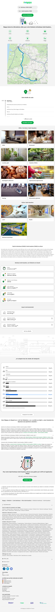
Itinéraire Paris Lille (12, 515)
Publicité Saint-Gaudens (22, 547)
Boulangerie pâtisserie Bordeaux (21, 527)
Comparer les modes (27, 414)
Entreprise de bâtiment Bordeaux (38, 523)
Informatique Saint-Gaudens (12, 547)
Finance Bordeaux (21, 532)
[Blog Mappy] (11, 568)
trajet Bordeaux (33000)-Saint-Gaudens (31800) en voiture (38, 437)
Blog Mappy (4, 590)
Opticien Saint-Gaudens (46, 549)
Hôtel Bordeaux (5, 523)
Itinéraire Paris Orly (20, 515)
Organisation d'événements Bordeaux (18, 528)
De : (25, 7)
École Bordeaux (32, 534)
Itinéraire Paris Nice (38, 515)
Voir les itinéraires (27, 15)
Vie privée (13, 595)
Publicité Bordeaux (5, 531)
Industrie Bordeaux (24, 534)
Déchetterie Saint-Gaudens (36, 549)
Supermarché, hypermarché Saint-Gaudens (36, 547)
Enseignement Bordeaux (29, 531)
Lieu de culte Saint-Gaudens (29, 543)
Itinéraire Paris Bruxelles (11, 518)
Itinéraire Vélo (16, 509)
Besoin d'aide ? (6, 561)
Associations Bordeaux (45, 528)
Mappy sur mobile (5, 575)
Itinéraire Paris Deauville (33, 514)
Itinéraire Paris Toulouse (29, 515)
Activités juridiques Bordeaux (22, 535)
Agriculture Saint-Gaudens (7, 550)
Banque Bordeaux (39, 535)
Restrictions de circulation (26, 555)
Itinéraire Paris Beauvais (21, 518)
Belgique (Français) (7, 580)
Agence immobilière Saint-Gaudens (19, 538)
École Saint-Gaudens (10, 543)
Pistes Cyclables (10, 555)
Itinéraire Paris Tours (18, 516)
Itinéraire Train (36, 509)
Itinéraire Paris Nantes (47, 515)
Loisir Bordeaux (32, 535)
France (5, 579)
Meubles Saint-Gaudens (43, 551)
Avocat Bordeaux (32, 530)
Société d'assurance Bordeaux (33, 524)
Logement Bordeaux (10, 527)
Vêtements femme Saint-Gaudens (13, 549)
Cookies (17, 595)
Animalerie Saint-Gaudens (25, 549)
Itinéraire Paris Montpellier (28, 516)
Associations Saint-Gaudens (23, 540)
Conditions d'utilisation (6, 595)
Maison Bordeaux (28, 523)
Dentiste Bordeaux (20, 531)
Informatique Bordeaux (46, 530)
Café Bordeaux (31, 527)
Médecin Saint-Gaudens (41, 540)
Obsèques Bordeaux (43, 524)
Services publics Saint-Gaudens (27, 542)
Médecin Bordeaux (36, 528)
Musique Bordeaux (38, 531)
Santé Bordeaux (29, 528)
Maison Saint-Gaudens (43, 536)
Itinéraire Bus (11, 510)
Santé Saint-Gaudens (13, 540)
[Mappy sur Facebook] (4, 568)
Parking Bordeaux (30, 526)
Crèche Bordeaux (46, 535)
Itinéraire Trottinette (25, 510)
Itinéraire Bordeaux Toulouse (7, 516)
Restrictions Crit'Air (17, 555)
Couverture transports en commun (8, 598)
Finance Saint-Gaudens (32, 550)
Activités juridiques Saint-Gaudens (28, 546)
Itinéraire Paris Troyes (9, 519)
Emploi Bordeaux (13, 531)
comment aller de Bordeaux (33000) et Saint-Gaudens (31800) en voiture (25, 444)
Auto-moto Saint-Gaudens (32, 538)
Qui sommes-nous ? (6, 587)
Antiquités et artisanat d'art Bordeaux (43, 534)
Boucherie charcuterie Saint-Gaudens (20, 550)
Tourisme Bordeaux (5, 536)
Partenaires (8, 591)
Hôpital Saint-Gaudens (34, 551)
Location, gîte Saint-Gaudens (39, 539)
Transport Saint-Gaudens (28, 539)
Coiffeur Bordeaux (23, 524)
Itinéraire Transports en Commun (26, 509)
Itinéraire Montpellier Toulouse (39, 516)
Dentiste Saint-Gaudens (38, 542)
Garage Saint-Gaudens (34, 536)
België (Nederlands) (7, 582)
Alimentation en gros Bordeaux (31, 532)
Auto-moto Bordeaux (15, 524)
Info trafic (4, 555)
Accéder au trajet (27, 122)
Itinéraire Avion (17, 510)
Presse (3, 591)
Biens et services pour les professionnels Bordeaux (18, 530)
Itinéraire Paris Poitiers (31, 518)
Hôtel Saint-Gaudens (14, 536)
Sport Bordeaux (39, 530)
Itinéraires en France (15, 514)
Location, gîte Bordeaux (11, 526)
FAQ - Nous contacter (6, 597)
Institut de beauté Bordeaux (12, 532)
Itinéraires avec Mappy (6, 514)
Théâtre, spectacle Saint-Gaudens (15, 546)
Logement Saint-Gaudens (42, 550)
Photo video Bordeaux (42, 532)
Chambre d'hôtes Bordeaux (21, 526)
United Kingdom (7, 583)
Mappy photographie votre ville (8, 599)
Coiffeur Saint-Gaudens (42, 538)
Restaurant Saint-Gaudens (24, 536)
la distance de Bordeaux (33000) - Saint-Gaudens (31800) (35, 432)
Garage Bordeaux (21, 523)
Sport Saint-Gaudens (32, 540)
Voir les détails (27, 331)
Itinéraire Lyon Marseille (40, 518)
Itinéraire (4, 509)
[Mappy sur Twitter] (7, 568)
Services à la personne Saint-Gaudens (43, 543)
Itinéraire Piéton (10, 509)
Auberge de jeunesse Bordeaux (40, 526)
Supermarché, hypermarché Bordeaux (9, 535)
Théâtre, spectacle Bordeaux (15, 534)
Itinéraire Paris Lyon (24, 514)
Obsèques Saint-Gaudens (18, 539)
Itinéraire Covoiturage (44, 509)
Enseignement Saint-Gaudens (23, 551)
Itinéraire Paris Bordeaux (43, 514)
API (2, 573)
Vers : (25, 11)
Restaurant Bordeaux (13, 523)
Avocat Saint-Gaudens (19, 543)
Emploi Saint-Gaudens (40, 546)
